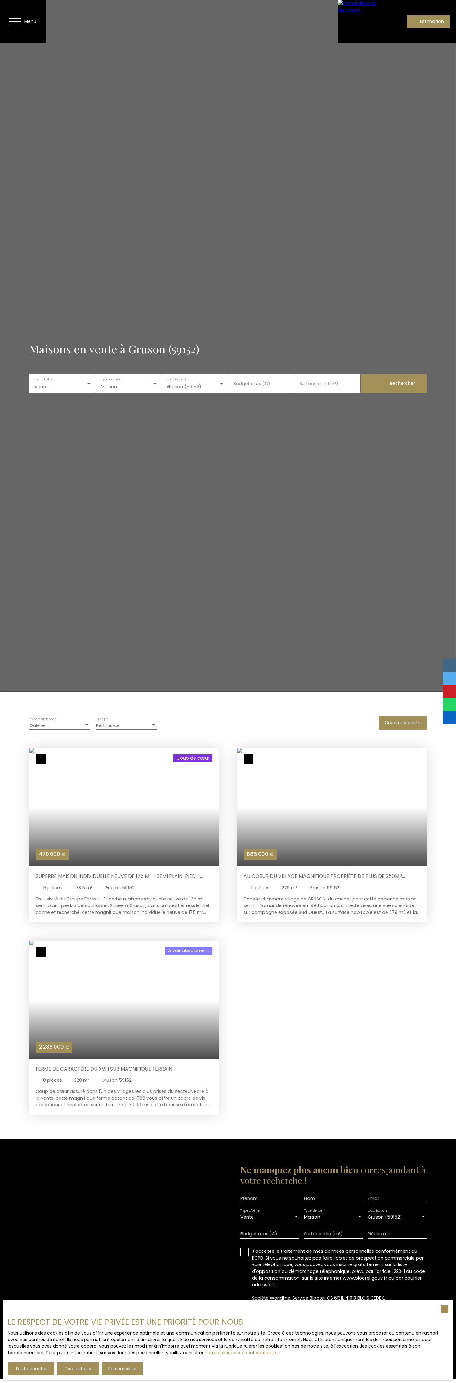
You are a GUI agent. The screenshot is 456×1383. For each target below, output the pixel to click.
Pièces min (379, 1234)
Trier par (102, 719)
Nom (309, 1198)
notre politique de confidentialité (240, 1352)
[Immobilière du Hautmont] (359, 21)
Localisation (176, 380)
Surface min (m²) (318, 383)
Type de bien (111, 380)
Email (373, 1198)
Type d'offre (43, 380)
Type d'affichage (43, 719)
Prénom (249, 1198)
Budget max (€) (251, 383)
